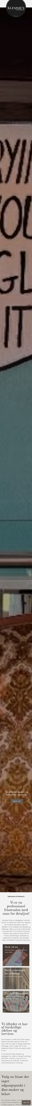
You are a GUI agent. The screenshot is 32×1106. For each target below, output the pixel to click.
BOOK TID (17, 801)
